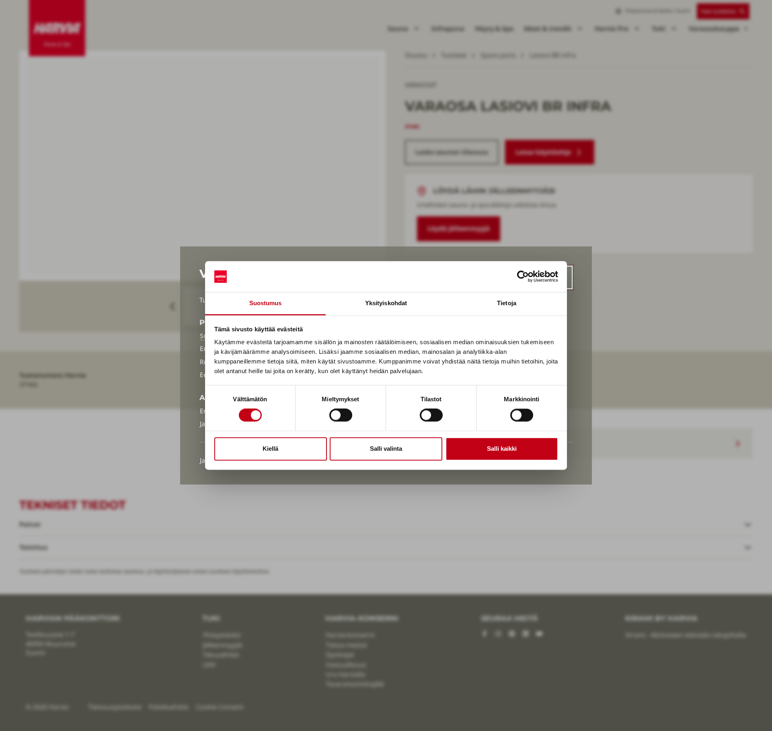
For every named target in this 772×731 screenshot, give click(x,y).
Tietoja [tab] (506, 303)
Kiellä (270, 448)
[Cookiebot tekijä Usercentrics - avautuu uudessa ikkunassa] (523, 277)
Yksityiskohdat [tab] (386, 303)
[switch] (340, 415)
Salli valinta (386, 448)
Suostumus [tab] (265, 303)
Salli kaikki (502, 448)
